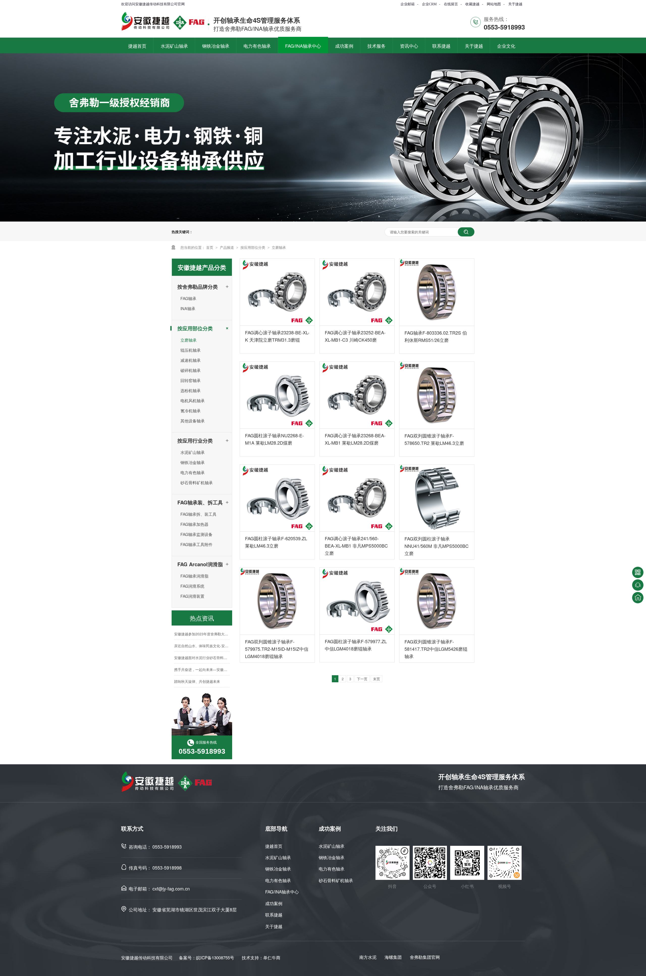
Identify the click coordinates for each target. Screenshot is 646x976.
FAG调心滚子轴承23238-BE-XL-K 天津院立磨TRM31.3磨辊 (277, 336)
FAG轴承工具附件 (196, 544)
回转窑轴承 (190, 380)
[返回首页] (637, 597)
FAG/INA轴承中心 (282, 891)
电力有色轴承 (192, 472)
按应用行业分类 (195, 440)
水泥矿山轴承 (192, 452)
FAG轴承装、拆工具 (200, 502)
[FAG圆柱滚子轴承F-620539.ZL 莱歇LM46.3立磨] (277, 498)
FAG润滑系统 (192, 586)
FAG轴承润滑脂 (194, 576)
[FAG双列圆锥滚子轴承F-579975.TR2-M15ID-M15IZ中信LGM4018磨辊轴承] (277, 601)
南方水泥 (367, 957)
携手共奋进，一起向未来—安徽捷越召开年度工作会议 (216, 661)
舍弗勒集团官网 (425, 957)
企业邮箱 (407, 4)
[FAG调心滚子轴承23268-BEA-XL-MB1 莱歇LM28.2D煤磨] (357, 395)
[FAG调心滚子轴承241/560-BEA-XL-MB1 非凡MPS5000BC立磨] (357, 498)
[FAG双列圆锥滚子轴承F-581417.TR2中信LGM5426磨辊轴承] (436, 601)
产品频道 (227, 247)
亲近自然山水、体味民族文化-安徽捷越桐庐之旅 (212, 637)
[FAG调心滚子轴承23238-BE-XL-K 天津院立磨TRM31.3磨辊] (277, 292)
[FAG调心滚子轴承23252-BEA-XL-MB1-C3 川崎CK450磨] (357, 292)
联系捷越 (273, 914)
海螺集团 (393, 957)
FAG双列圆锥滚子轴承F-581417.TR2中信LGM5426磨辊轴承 (436, 648)
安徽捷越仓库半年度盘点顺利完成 (200, 685)
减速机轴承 (190, 360)
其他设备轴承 (192, 421)
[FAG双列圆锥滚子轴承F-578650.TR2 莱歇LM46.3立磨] (436, 395)
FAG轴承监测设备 (196, 534)
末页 (376, 678)
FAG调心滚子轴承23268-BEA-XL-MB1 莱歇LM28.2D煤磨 (355, 439)
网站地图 (494, 4)
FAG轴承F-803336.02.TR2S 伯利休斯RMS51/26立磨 (436, 336)
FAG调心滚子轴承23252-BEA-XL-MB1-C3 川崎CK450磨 (355, 336)
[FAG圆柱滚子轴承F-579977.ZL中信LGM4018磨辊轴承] (357, 601)
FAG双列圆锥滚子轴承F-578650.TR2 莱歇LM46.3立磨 (434, 439)
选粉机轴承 (190, 390)
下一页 (362, 678)
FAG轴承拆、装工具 (198, 514)
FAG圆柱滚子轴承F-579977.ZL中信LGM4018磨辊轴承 (356, 645)
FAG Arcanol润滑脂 (200, 564)
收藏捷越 (472, 4)
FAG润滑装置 (192, 596)
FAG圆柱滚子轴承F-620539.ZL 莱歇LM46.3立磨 (276, 542)
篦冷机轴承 (190, 411)
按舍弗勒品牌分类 (197, 286)
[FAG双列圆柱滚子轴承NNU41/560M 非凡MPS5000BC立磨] (436, 498)
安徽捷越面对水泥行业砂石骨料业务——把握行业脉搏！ (218, 649)
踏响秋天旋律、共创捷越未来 (197, 673)
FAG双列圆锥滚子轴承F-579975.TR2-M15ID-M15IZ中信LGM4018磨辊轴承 (276, 648)
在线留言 (451, 4)
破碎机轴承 (190, 370)
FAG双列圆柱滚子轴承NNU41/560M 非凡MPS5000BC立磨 (437, 545)
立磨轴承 (279, 247)
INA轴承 (187, 308)
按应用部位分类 (253, 247)
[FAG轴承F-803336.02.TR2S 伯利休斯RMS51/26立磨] (436, 292)
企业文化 (506, 45)
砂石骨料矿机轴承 (196, 482)
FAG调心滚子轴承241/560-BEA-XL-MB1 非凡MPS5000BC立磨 (356, 545)
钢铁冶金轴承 (192, 462)
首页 (210, 247)
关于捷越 (515, 4)
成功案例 (273, 903)
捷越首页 (273, 846)
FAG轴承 (188, 298)
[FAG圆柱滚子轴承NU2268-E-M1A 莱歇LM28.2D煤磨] (277, 395)
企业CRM (429, 4)
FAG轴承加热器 (194, 524)
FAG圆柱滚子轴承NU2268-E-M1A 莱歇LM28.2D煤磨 (274, 439)
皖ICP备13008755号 (215, 957)
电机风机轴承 (192, 400)
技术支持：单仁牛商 (261, 957)
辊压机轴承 (190, 350)
